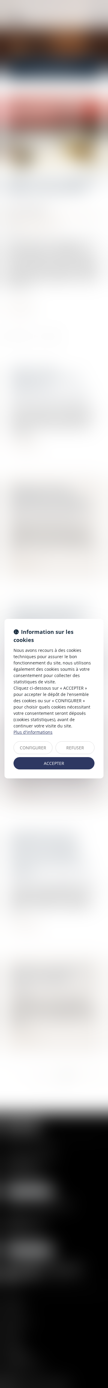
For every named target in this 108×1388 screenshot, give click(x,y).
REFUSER (75, 748)
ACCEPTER (54, 763)
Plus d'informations (33, 732)
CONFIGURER (33, 748)
